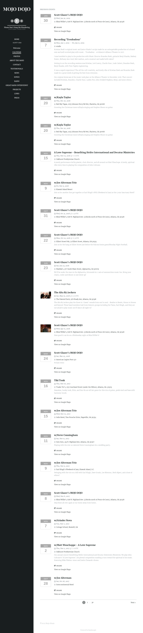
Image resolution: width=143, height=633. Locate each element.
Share (59, 27)
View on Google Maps (62, 31)
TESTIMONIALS (17, 69)
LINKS (16, 94)
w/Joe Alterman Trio (65, 182)
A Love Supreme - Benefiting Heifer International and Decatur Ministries (94, 152)
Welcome (16, 48)
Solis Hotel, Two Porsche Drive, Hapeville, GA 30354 (76, 417)
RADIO (16, 81)
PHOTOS (17, 56)
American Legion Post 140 (66, 360)
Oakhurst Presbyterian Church (68, 159)
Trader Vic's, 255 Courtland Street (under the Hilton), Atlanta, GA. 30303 (84, 387)
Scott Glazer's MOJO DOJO (68, 15)
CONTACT (17, 65)
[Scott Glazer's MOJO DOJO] (46, 332)
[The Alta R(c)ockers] (46, 298)
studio (58, 46)
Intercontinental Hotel (65, 585)
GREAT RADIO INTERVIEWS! (17, 85)
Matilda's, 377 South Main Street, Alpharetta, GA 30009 (77, 269)
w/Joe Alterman (62, 578)
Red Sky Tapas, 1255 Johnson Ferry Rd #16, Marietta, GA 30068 (80, 104)
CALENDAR (16, 52)
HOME (16, 39)
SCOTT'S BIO (17, 43)
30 (92, 602)
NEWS (16, 73)
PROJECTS (17, 90)
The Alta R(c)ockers (65, 292)
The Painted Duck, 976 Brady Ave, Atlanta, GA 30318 (76, 299)
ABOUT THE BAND (17, 60)
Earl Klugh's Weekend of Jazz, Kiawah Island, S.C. (75, 469)
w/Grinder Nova (63, 520)
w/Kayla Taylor (62, 97)
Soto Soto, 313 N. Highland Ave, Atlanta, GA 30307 (75, 442)
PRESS (16, 98)
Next (132, 603)
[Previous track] (12, 21)
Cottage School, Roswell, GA (67, 527)
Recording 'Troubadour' (67, 39)
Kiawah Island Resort (64, 189)
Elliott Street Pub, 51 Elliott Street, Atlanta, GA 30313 (76, 242)
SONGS (16, 77)
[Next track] (21, 21)
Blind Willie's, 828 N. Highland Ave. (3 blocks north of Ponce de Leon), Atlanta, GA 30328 (90, 22)
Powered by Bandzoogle (88, 630)
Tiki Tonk (59, 380)
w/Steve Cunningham (66, 435)
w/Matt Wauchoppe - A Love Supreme (75, 545)
